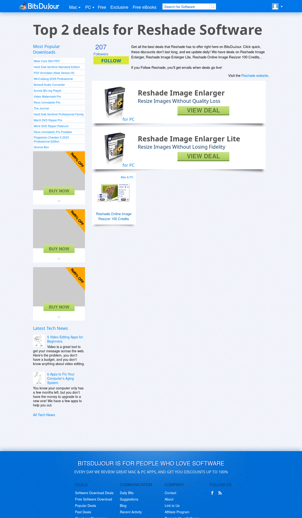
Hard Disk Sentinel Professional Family (59, 114)
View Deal (203, 110)
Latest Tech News (50, 328)
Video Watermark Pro (47, 96)
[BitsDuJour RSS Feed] (221, 493)
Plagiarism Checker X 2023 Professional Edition (51, 139)
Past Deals (83, 511)
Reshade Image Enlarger (181, 93)
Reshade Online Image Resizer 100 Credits (113, 216)
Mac (73, 7)
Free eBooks (144, 7)
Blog (123, 505)
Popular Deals (85, 505)
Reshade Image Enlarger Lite (189, 139)
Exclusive (119, 7)
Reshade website (254, 75)
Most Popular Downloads (46, 49)
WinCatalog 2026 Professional (53, 79)
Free (102, 7)
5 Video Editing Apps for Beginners (65, 339)
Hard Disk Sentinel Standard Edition (57, 67)
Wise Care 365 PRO (47, 61)
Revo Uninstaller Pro (47, 102)
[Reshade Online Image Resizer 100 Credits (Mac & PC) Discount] (113, 190)
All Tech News (44, 414)
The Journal (41, 108)
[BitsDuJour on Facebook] (213, 493)
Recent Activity (131, 511)
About (169, 499)
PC (88, 7)
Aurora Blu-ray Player (47, 90)
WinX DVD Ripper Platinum (51, 126)
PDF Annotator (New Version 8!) (54, 73)
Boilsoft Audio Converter (49, 85)
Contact (170, 492)
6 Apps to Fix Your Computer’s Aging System (61, 378)
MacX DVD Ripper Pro (48, 120)
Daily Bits (127, 492)
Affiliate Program (177, 511)
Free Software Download (93, 499)
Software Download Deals (94, 492)
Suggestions (129, 499)
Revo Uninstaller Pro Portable (53, 132)
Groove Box (41, 147)
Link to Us (172, 505)
